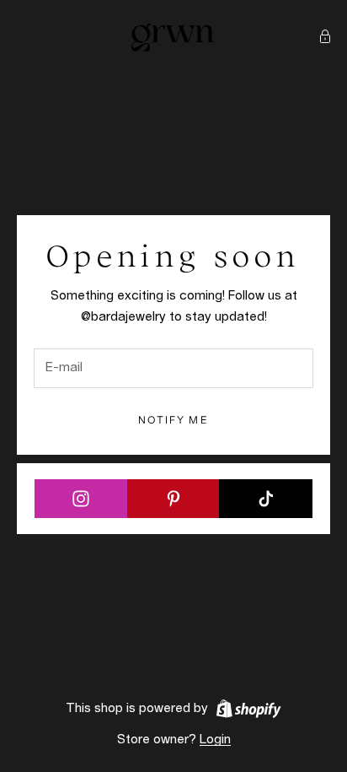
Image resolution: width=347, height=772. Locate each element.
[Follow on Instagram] (81, 498)
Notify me (173, 419)
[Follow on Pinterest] (174, 498)
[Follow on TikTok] (266, 498)
